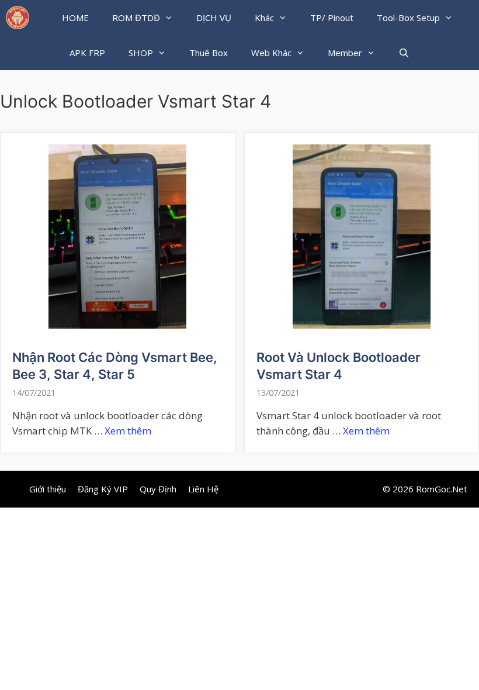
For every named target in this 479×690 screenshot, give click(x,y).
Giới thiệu (47, 489)
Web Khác (271, 52)
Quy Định (158, 489)
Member (345, 52)
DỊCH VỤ (213, 17)
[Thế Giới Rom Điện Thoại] (17, 17)
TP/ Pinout (331, 17)
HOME (75, 17)
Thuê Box (208, 52)
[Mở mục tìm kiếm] (404, 52)
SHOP (141, 52)
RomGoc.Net (441, 489)
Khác (264, 17)
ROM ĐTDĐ (136, 17)
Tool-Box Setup (408, 17)
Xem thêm (128, 430)
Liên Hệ (203, 489)
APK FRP (87, 52)
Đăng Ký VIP (103, 489)
